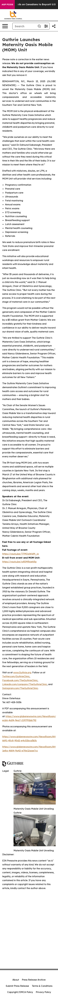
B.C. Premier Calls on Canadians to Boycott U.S (28, 4)
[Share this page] (54, 26)
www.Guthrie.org (22, 672)
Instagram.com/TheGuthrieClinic (20, 688)
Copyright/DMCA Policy (20, 992)
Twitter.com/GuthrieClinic (16, 676)
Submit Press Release (17, 985)
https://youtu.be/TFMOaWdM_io (20, 553)
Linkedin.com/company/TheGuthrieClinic (24, 684)
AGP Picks (7, 4)
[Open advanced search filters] (46, 26)
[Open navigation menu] (5, 26)
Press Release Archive (34, 979)
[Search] (39, 26)
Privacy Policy (43, 992)
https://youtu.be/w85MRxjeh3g (19, 561)
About (15, 979)
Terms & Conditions (42, 985)
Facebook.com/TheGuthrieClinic (20, 680)
